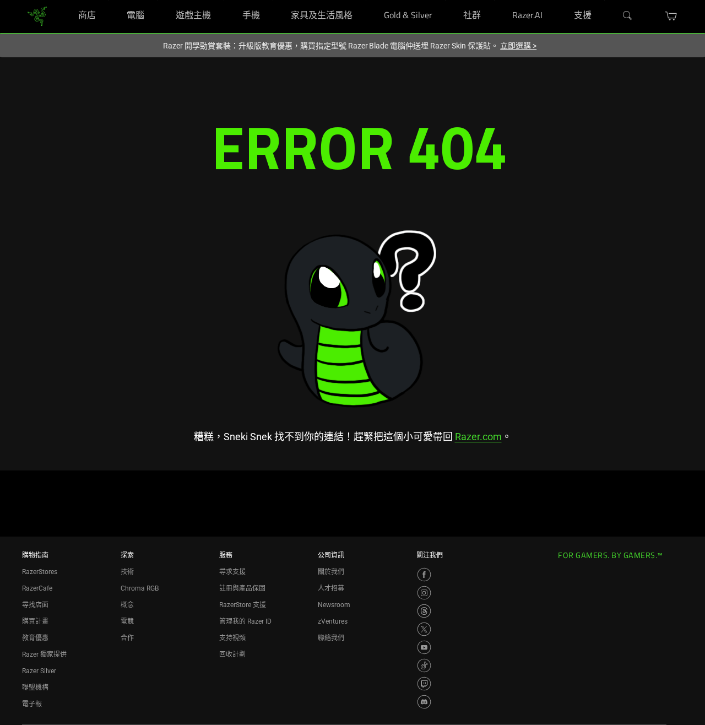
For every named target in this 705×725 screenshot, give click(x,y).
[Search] (627, 15)
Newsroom (334, 605)
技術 (127, 572)
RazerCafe (37, 588)
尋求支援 (232, 572)
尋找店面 (35, 605)
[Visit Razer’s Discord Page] (424, 702)
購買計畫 (35, 621)
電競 (127, 621)
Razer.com (478, 436)
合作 (127, 638)
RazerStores (39, 572)
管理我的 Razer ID (245, 621)
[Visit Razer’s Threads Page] (424, 611)
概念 (127, 605)
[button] (671, 16)
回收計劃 (232, 654)
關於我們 (331, 572)
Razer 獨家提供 (44, 654)
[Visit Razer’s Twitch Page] (424, 683)
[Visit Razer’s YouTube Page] (424, 647)
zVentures (333, 621)
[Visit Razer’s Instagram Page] (424, 592)
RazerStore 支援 (242, 605)
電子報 (32, 704)
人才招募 (331, 588)
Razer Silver (39, 671)
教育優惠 (35, 638)
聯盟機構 (35, 687)
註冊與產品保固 (242, 588)
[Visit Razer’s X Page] (424, 629)
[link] (37, 15)
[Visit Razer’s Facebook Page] (424, 574)
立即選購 (518, 45)
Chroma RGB (140, 588)
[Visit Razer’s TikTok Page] (424, 665)
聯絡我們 (331, 638)
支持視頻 (232, 638)
